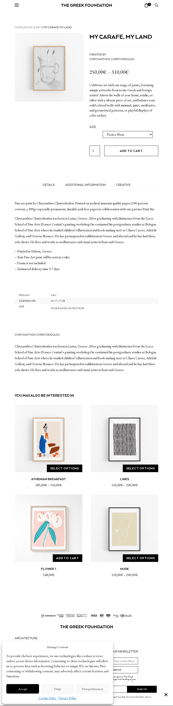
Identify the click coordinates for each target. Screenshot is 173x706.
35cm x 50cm (59, 308)
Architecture (26, 638)
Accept (22, 689)
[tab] (48, 185)
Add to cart (131, 151)
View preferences (92, 689)
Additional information (85, 185)
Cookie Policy (48, 698)
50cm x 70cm (76, 308)
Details (49, 185)
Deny (57, 689)
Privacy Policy (68, 698)
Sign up (117, 669)
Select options (64, 468)
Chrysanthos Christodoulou (111, 59)
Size (92, 127)
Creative (123, 185)
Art (38, 27)
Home (19, 27)
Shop (29, 27)
